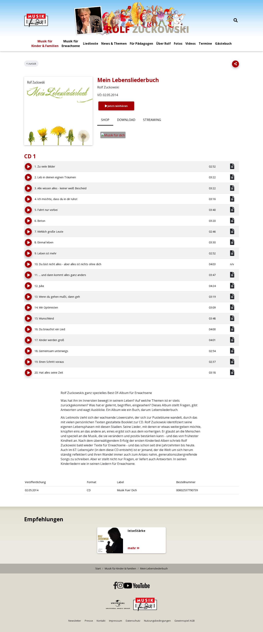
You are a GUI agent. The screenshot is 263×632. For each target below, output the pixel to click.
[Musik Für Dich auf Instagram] (120, 586)
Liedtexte (90, 43)
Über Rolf (163, 43)
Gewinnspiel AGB (184, 620)
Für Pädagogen (141, 43)
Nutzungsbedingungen (157, 620)
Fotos (178, 43)
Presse (89, 620)
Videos (190, 43)
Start (98, 568)
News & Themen (114, 43)
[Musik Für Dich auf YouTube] (137, 585)
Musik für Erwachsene (71, 43)
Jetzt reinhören (117, 106)
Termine (205, 43)
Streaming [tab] (152, 120)
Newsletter (74, 620)
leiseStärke (136, 531)
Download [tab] (126, 120)
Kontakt (101, 620)
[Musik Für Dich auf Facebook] (115, 586)
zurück (32, 63)
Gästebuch (223, 43)
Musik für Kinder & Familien (45, 43)
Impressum (115, 620)
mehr (132, 548)
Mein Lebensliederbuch (154, 568)
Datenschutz (133, 620)
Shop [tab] (105, 120)
